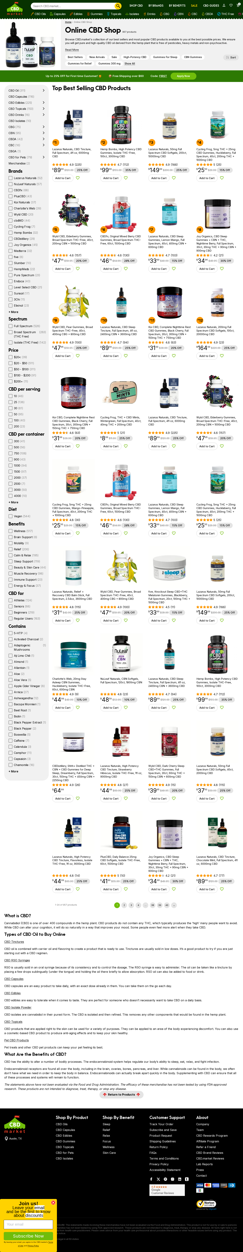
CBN (181, 14)
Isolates (134, 14)
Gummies (97, 14)
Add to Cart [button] (62, 178)
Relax (106, 1135)
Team (200, 1130)
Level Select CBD (28, 287)
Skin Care (109, 1153)
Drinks (151, 14)
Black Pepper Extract (30, 722)
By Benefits (177, 5)
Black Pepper (25, 728)
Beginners (24, 612)
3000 (20, 490)
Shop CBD (136, 5)
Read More (72, 49)
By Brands (156, 5)
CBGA (15, 151)
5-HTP (21, 633)
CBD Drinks (19, 115)
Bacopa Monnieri (27, 704)
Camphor (22, 753)
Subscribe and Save (163, 1130)
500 (19, 447)
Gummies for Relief (80, 63)
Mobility (21, 543)
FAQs (153, 1153)
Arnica (21, 692)
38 (152, 905)
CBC (194, 14)
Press (200, 1170)
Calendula (22, 746)
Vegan (22, 516)
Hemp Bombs (26, 232)
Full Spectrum (27, 326)
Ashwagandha (26, 698)
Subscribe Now (28, 1236)
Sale (194, 5)
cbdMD (22, 220)
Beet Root (22, 710)
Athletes (23, 600)
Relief (21, 549)
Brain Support (25, 537)
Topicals (116, 14)
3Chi (19, 299)
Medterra (23, 251)
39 (159, 905)
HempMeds (24, 269)
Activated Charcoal (28, 639)
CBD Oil (17, 90)
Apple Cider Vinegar (29, 686)
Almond (21, 661)
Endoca (22, 281)
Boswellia (22, 734)
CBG (166, 14)
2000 (20, 477)
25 (19, 402)
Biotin (19, 716)
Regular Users (27, 618)
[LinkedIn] (179, 1180)
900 (19, 459)
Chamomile (24, 765)
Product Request (160, 1135)
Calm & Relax (26, 555)
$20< (20, 357)
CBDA (209, 14)
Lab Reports (204, 1164)
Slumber (22, 263)
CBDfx (21, 190)
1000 (20, 465)
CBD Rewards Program (212, 1135)
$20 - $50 (24, 363)
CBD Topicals (21, 109)
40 (166, 905)
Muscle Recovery (28, 573)
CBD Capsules (21, 96)
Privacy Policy (159, 1164)
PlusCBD (23, 196)
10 (18, 396)
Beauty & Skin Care (30, 567)
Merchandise (19, 163)
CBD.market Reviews (210, 1158)
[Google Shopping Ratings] (170, 1190)
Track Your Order (161, 1124)
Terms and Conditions (164, 1158)
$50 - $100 (24, 369)
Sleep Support (27, 561)
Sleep (106, 1124)
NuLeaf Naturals (28, 184)
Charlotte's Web (27, 208)
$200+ (21, 381)
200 (19, 426)
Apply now (183, 75)
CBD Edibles (20, 102)
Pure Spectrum (27, 275)
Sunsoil (21, 293)
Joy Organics (26, 245)
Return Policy (158, 1147)
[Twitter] (158, 1180)
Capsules (59, 14)
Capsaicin (22, 759)
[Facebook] (151, 1180)
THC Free (227, 14)
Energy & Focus (27, 585)
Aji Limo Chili (24, 655)
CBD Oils (40, 14)
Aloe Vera (22, 680)
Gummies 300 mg (109, 63)
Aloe (19, 674)
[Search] (118, 6)
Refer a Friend (206, 1147)
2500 (19, 483)
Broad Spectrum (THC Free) (30, 334)
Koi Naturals (25, 202)
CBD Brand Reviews (209, 1153)
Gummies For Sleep (165, 57)
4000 (20, 496)
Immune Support (28, 579)
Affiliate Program (207, 1141)
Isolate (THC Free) (30, 342)
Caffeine (21, 740)
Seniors (22, 606)
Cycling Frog (24, 226)
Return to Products (121, 1094)
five (18, 257)
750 (20, 453)
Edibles (78, 14)
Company (202, 1124)
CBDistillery (24, 239)
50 (18, 414)
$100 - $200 (25, 375)
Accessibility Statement (164, 1170)
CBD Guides (211, 5)
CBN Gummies (193, 57)
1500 (20, 471)
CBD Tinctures (14, 941)
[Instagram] (172, 1180)
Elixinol (21, 305)
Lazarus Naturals (28, 178)
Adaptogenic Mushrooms (30, 647)
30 (18, 408)
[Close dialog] (53, 1202)
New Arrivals (97, 57)
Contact (201, 1175)
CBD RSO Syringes (17, 960)
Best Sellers (75, 57)
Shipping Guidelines (162, 1141)
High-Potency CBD (135, 57)
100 (19, 420)
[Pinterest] (165, 1180)
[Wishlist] (230, 5)
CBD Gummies (65, 1141)
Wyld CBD (23, 214)
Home (68, 22)
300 (19, 441)
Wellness (23, 531)
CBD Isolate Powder (17, 1007)
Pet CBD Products (16, 1040)
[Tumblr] (187, 1180)
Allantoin (22, 668)
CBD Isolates (20, 121)
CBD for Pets (20, 157)
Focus (107, 1141)
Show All (130, 63)
